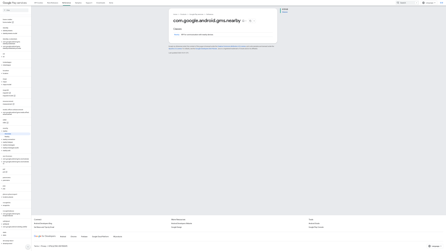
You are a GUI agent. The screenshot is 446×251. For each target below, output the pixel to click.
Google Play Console (316, 227)
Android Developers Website (181, 223)
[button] (15, 30)
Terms (36, 246)
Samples (78, 3)
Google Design (176, 227)
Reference (66, 3)
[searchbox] (15, 10)
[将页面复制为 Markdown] (250, 21)
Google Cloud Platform (100, 237)
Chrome (74, 237)
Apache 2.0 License (175, 49)
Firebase (84, 237)
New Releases (52, 3)
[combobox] (407, 3)
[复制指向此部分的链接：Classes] (184, 29)
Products (183, 14)
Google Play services (196, 14)
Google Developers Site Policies (206, 49)
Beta (111, 3)
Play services (19, 2)
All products (117, 237)
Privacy (43, 246)
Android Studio (314, 223)
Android (63, 237)
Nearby (176, 35)
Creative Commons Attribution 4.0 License (232, 46)
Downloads (100, 3)
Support (89, 3)
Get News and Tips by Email (44, 227)
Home (175, 14)
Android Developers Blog (43, 223)
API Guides (38, 3)
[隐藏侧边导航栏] (28, 246)
